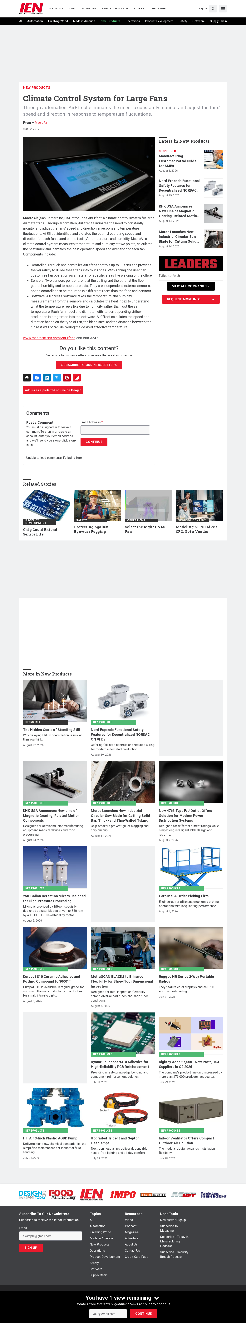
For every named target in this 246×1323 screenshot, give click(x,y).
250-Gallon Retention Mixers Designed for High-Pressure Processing (54, 898)
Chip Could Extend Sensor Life (40, 531)
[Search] (213, 8)
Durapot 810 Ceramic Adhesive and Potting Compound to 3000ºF (51, 979)
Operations (136, 520)
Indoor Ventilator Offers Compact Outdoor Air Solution (186, 1140)
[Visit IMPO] (123, 1194)
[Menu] (223, 8)
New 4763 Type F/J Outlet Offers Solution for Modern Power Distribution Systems (185, 815)
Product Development (36, 522)
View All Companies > (191, 286)
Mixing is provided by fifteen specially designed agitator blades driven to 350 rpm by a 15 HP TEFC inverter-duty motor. (53, 911)
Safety (81, 520)
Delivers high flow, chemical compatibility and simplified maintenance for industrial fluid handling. (54, 1148)
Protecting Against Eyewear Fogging (91, 529)
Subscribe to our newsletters (89, 365)
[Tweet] (57, 377)
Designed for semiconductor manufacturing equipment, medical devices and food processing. (53, 830)
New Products (36, 88)
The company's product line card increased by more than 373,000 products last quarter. (190, 1074)
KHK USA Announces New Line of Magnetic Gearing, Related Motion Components (179, 211)
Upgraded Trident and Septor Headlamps (115, 1140)
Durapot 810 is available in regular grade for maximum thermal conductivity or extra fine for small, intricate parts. (53, 991)
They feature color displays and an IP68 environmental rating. (186, 989)
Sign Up (30, 1248)
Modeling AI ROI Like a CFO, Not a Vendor (197, 529)
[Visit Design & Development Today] (32, 1194)
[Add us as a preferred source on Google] (77, 377)
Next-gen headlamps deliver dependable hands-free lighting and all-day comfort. (119, 1151)
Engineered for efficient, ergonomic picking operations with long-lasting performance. (189, 904)
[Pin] (67, 377)
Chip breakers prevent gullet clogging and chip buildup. (120, 828)
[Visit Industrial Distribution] (153, 1194)
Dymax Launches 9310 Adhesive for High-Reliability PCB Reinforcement (120, 1064)
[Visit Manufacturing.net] (183, 1194)
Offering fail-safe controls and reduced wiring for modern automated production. (123, 747)
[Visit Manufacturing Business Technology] (213, 1194)
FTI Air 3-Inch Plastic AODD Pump (50, 1138)
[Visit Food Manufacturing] (62, 1194)
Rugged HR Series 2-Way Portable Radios (186, 979)
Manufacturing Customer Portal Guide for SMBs (177, 161)
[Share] (37, 377)
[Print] (27, 377)
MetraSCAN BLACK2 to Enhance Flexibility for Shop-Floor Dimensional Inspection (122, 981)
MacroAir (41, 122)
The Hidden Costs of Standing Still (51, 730)
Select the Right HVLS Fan (145, 529)
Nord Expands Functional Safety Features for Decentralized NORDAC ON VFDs (179, 186)
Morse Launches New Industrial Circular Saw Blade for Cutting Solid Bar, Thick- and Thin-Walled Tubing (178, 237)
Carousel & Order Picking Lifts (184, 896)
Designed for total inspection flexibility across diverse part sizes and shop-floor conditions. (119, 996)
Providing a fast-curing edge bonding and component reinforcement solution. (119, 1074)
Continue (143, 1314)
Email (23, 1228)
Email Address (92, 422)
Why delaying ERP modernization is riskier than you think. (52, 737)
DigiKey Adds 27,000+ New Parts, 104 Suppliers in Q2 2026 (189, 1064)
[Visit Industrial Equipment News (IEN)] (91, 1194)
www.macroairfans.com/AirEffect (49, 338)
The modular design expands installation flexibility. (187, 1151)
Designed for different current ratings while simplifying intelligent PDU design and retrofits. (189, 830)
